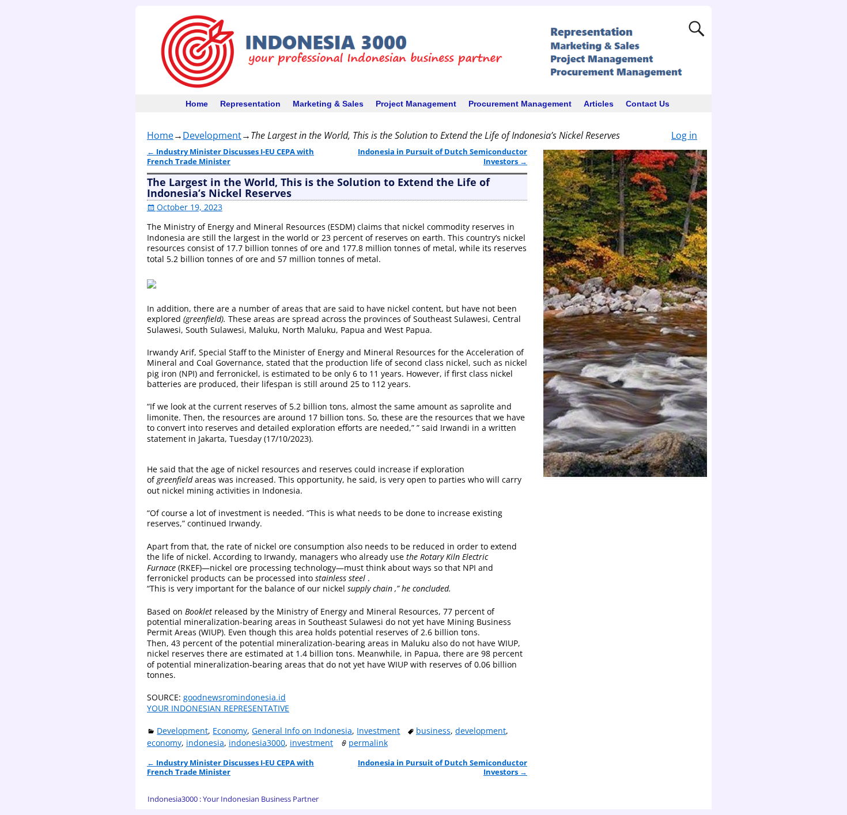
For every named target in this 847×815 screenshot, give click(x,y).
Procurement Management (520, 103)
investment (311, 742)
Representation (250, 103)
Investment (378, 730)
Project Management (416, 103)
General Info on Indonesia (302, 730)
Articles (599, 103)
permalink (368, 742)
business (433, 730)
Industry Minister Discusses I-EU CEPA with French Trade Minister (230, 156)
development (480, 730)
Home (197, 103)
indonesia (205, 742)
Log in (684, 135)
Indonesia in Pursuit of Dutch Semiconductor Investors (442, 156)
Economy (230, 730)
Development (212, 135)
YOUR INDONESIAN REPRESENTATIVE (218, 708)
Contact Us (648, 103)
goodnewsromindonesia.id (234, 697)
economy (164, 742)
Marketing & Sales (328, 103)
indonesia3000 (257, 742)
